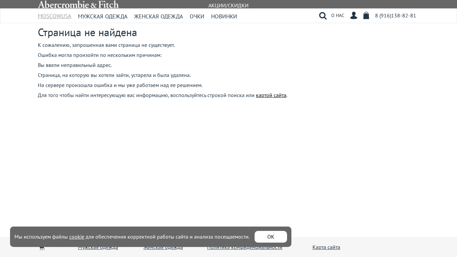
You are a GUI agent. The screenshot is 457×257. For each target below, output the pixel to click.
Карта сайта (326, 247)
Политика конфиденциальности (244, 247)
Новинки (224, 16)
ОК (270, 236)
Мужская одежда (102, 16)
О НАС (337, 15)
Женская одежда (158, 16)
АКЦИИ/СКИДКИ (228, 5)
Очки (197, 16)
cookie (76, 236)
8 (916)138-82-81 (395, 15)
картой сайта (271, 95)
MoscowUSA (54, 13)
